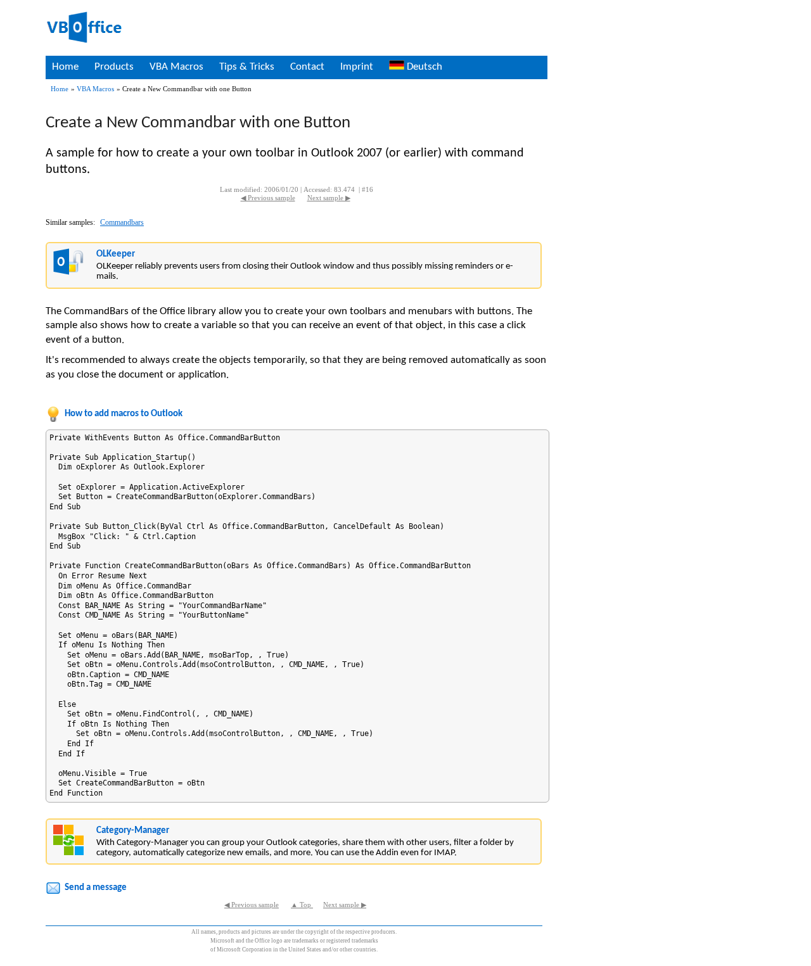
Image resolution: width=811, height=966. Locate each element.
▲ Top (302, 904)
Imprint (356, 66)
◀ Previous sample (268, 197)
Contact (307, 66)
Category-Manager (132, 831)
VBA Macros (176, 66)
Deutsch (423, 66)
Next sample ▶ (328, 197)
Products (114, 66)
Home (65, 66)
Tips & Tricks (246, 66)
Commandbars (122, 222)
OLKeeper (115, 254)
